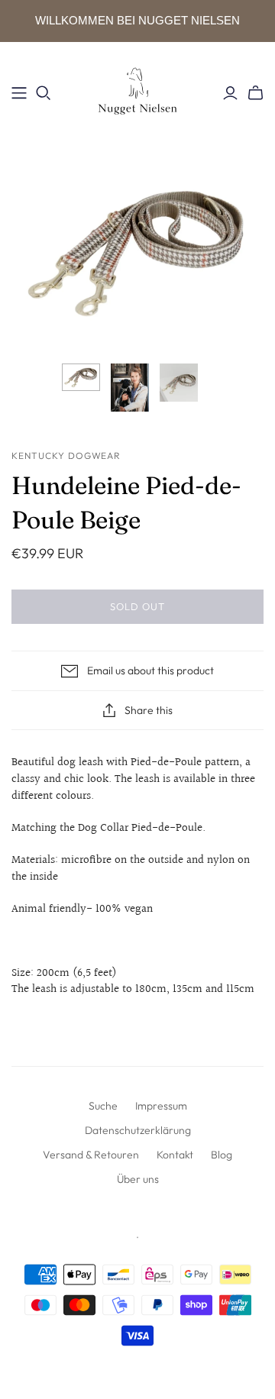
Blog (221, 1155)
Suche (103, 1106)
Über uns (138, 1179)
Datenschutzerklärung (138, 1130)
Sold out (137, 606)
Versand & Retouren (91, 1155)
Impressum (161, 1106)
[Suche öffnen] (43, 93)
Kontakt (175, 1155)
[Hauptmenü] (19, 93)
